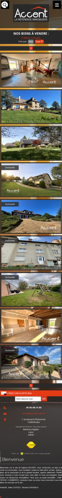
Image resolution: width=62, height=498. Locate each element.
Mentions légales (31, 429)
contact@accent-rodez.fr (33, 413)
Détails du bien (31, 70)
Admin (31, 434)
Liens (31, 432)
